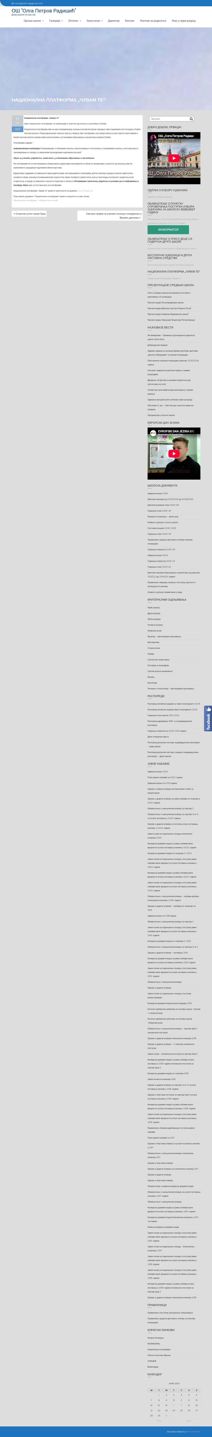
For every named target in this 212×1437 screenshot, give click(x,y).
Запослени (93, 21)
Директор (114, 21)
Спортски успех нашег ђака (31, 213)
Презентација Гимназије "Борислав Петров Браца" (171, 320)
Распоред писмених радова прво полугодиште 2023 (172, 709)
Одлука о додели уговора (159, 987)
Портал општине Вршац (159, 1355)
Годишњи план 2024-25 (159, 534)
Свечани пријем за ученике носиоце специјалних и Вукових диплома (114, 215)
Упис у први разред (183, 21)
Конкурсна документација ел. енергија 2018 (168, 1073)
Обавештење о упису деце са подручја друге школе (172, 248)
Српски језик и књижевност (160, 671)
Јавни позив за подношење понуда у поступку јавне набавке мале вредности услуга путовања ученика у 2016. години (172, 1236)
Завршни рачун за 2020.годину (162, 783)
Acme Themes (193, 1431)
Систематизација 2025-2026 (162, 528)
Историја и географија (158, 665)
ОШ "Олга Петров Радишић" (44, 10)
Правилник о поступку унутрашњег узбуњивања (170, 1312)
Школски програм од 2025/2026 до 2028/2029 (170, 499)
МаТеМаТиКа (154, 1343)
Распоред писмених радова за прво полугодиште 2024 (174, 703)
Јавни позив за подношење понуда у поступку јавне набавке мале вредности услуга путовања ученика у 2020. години (172, 863)
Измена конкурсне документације (163, 1227)
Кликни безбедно (156, 1337)
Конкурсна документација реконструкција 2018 (170, 1003)
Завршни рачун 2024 (158, 555)
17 (174, 1405)
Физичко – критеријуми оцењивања (164, 636)
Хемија (151, 653)
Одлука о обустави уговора (160, 1163)
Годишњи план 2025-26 (159, 510)
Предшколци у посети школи (161, 415)
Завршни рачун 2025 (158, 493)
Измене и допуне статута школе (163, 522)
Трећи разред (154, 619)
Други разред (154, 613)
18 (181, 1405)
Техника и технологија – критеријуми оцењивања (171, 688)
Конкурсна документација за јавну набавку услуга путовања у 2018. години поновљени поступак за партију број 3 (171, 1063)
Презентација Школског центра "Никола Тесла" (169, 308)
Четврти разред (155, 624)
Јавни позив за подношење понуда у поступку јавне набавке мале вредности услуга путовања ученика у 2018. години (172, 1118)
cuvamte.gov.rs (85, 190)
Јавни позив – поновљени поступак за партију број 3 (173, 1053)
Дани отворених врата (158, 736)
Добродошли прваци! (158, 345)
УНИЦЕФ (152, 1361)
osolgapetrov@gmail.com (29, 3)
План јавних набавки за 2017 (161, 1137)
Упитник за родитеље (153, 21)
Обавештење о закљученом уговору (165, 982)
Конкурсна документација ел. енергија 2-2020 (170, 853)
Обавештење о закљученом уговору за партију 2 (171, 808)
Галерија (54, 21)
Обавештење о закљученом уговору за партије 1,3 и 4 (173, 946)
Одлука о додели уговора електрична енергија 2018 (172, 1038)
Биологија (152, 682)
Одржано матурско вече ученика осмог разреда (170, 399)
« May (158, 1420)
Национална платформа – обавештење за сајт (35, 200)
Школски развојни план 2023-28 (163, 505)
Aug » (189, 1420)
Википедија (153, 1366)
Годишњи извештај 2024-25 (161, 549)
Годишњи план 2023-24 (159, 566)
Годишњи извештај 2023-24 (161, 561)
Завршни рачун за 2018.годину (162, 915)
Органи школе (32, 21)
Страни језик (154, 648)
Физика (151, 677)
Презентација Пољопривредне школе (166, 302)
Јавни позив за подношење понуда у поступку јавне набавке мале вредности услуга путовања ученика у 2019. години (172, 931)
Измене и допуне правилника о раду (165, 592)
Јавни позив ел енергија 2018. (162, 1079)
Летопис (73, 21)
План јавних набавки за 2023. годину (165, 777)
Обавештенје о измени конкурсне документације (171, 1186)
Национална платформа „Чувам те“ (164, 278)
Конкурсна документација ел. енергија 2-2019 (169, 941)
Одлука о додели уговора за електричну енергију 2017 (173, 1168)
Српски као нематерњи (158, 659)
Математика (153, 642)
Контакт (129, 21)
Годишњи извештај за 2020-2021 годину (167, 730)
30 (166, 1415)
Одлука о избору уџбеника (160, 196)
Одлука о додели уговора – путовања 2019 (168, 952)
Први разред (154, 607)
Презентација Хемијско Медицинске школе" (168, 314)
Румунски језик (154, 630)
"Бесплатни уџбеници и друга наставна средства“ (171, 264)
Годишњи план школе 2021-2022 (163, 715)
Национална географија (159, 1349)
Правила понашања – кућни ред (163, 516)
